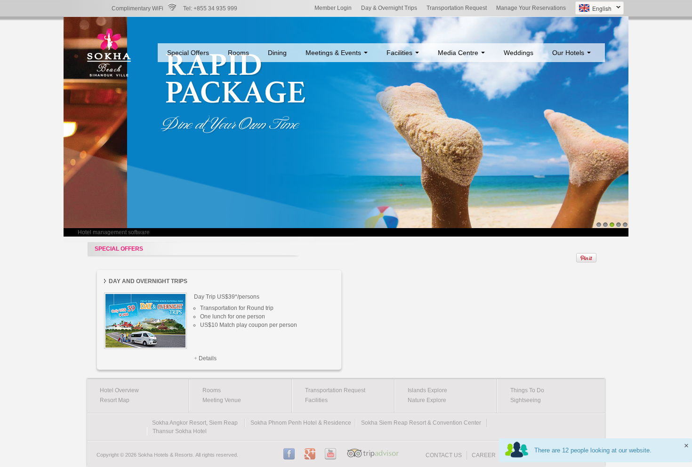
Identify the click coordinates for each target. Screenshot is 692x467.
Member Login (333, 8)
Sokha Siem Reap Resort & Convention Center (421, 423)
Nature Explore (427, 400)
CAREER (484, 455)
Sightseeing (525, 400)
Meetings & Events (334, 52)
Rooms (238, 52)
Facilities (400, 52)
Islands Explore (427, 390)
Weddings (518, 52)
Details (208, 358)
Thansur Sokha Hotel (180, 431)
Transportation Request (456, 8)
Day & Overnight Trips (389, 8)
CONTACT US (444, 455)
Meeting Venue (221, 400)
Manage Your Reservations (531, 8)
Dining (277, 52)
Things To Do (527, 390)
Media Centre (459, 52)
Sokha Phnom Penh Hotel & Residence (300, 423)
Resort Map (114, 400)
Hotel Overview (119, 390)
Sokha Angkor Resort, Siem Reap (195, 423)
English (593, 9)
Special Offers (188, 52)
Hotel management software (114, 232)
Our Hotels (569, 52)
